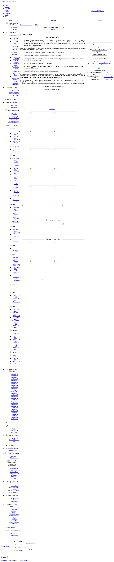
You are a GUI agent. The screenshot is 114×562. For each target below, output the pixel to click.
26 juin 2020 (16, 265)
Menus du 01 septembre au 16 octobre (14, 487)
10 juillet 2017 (16, 219)
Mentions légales (5, 546)
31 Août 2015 (16, 169)
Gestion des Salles (14, 122)
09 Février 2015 (16, 159)
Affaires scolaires (14, 121)
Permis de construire (16, 64)
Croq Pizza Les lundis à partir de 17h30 (102, 62)
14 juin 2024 (16, 339)
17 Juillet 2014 (16, 143)
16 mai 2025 (16, 361)
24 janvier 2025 (16, 356)
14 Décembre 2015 (16, 176)
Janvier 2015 (14, 403)
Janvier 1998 (14, 375)
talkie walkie (14, 535)
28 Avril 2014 (16, 137)
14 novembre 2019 (16, 250)
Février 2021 (14, 412)
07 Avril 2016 (16, 187)
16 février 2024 (16, 333)
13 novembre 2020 (16, 277)
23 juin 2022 (16, 295)
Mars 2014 (14, 401)
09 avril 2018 (16, 230)
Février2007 (14, 390)
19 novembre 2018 (16, 240)
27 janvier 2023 (16, 310)
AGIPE (14, 512)
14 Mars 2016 (16, 184)
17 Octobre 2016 (16, 195)
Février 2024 (14, 417)
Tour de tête (14, 534)
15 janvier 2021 (16, 288)
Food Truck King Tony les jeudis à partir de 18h (102, 64)
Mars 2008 (14, 391)
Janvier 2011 (14, 396)
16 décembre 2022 (16, 302)
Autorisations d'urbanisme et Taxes (16, 73)
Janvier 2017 (14, 406)
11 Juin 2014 (16, 141)
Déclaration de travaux (16, 67)
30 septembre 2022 (16, 298)
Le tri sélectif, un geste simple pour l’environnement (14, 92)
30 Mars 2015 (16, 162)
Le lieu (14, 429)
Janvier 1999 (14, 377)
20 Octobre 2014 (16, 147)
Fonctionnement (14, 498)
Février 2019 (14, 409)
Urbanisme (14, 113)
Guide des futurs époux (15, 48)
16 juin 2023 (16, 316)
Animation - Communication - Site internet (14, 118)
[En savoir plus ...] (24, 560)
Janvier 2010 (14, 395)
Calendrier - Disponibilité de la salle (14, 439)
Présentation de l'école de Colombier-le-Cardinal (14, 476)
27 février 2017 (16, 211)
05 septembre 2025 (16, 364)
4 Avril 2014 (16, 132)
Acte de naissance (15, 39)
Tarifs (14, 500)
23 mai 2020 (16, 264)
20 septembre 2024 (16, 342)
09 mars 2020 (16, 258)
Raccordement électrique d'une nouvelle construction (16, 81)
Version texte (108, 79)
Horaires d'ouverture (14, 28)
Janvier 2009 (14, 393)
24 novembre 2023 (16, 325)
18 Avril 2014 (16, 134)
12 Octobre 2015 (16, 172)
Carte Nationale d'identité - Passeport (16, 44)
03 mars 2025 (16, 359)
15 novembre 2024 (16, 347)
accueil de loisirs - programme (14, 522)
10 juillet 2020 (16, 268)
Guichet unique (16, 61)
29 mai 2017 (16, 217)
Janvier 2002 (14, 382)
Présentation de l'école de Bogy (14, 471)
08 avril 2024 (16, 337)
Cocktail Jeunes (14, 514)
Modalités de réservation (14, 431)
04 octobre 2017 (16, 222)
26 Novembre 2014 (16, 151)
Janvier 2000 (14, 379)
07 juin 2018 (16, 233)
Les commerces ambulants (99, 58)
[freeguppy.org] (6, 560)
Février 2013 (14, 399)
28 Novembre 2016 (16, 200)
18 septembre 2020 (16, 272)
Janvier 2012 (14, 398)
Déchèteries (14, 95)
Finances (14, 114)
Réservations (14, 501)
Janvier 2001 (14, 380)
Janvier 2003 (14, 383)
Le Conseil (14, 105)
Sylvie (53, 29)
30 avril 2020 (16, 261)
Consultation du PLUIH (16, 58)
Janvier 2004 (14, 385)
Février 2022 (14, 414)
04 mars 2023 (16, 313)
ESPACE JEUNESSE (14, 519)
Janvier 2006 (14, 388)
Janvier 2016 (14, 404)
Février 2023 (14, 415)
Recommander (108, 77)
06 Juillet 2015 (16, 165)
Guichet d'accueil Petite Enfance (14, 457)
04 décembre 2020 (16, 280)
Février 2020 (14, 411)
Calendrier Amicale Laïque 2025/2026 (12, 449)
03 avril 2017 (16, 214)
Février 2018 (14, 407)
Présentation (14, 468)
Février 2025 (14, 419)
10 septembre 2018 (16, 236)
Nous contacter (108, 73)
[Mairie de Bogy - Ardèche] (9, 1)
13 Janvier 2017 (16, 208)
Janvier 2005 (14, 387)
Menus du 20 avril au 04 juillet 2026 (14, 491)
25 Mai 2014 (16, 140)
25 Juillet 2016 (16, 192)
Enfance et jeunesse (14, 510)
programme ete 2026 (14, 516)
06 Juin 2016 (16, 190)
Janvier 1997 (14, 374)
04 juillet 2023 (16, 318)
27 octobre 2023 (16, 321)
